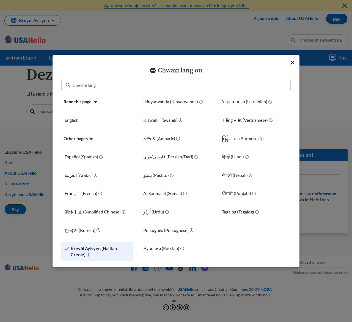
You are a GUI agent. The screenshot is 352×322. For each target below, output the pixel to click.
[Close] (292, 62)
